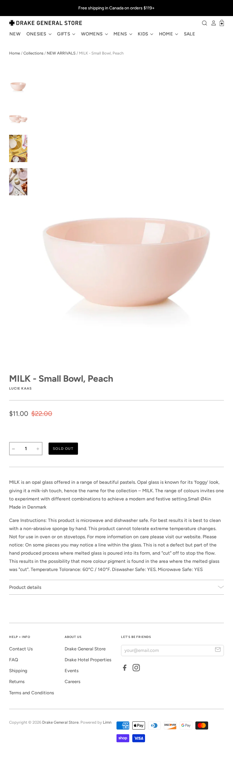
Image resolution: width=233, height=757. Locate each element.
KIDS (144, 34)
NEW (15, 34)
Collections (33, 53)
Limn (107, 722)
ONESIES (37, 34)
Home (14, 53)
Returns (17, 681)
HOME (166, 34)
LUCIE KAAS (20, 388)
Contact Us (21, 649)
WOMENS (92, 34)
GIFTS (64, 34)
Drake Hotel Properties (88, 659)
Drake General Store (85, 649)
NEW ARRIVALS (61, 53)
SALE (189, 34)
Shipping (18, 670)
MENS (120, 34)
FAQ (13, 659)
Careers (72, 681)
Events (72, 670)
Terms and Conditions (31, 693)
